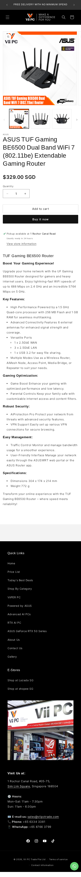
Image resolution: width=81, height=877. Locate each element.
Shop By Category (20, 588)
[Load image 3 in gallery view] (62, 119)
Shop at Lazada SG (20, 680)
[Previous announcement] (7, 5)
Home (11, 563)
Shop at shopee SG (20, 688)
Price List (14, 571)
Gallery (12, 656)
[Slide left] (4, 120)
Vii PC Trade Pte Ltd (34, 859)
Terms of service (58, 859)
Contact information (42, 865)
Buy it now (40, 219)
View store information (21, 243)
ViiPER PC (14, 597)
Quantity (8, 186)
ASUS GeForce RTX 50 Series (27, 631)
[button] (7, 17)
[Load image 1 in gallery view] (19, 119)
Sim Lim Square (19, 786)
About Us (14, 639)
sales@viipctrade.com (43, 816)
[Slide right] (77, 120)
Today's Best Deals (20, 580)
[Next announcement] (74, 5)
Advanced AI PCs (19, 614)
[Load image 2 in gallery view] (40, 119)
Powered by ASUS (20, 605)
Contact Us (15, 648)
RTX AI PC (14, 622)
